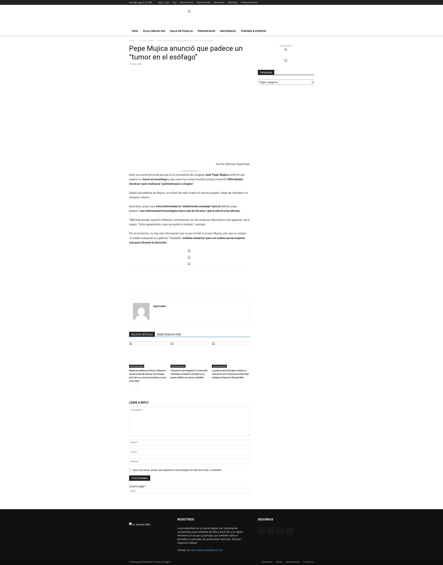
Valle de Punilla (203, 2)
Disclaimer (267, 561)
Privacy (279, 561)
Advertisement (293, 561)
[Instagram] (299, 2)
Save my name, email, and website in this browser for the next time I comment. (177, 469)
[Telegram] (193, 284)
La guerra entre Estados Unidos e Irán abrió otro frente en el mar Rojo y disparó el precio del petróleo (230, 374)
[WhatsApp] (169, 284)
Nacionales (232, 2)
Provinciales (219, 2)
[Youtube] (311, 2)
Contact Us (308, 561)
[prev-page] (131, 388)
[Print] (185, 284)
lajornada (159, 306)
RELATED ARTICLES (142, 334)
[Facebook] (294, 2)
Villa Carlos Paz (186, 2)
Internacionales (146, 40)
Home (132, 40)
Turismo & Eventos (249, 2)
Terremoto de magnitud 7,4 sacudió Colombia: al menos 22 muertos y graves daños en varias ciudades (188, 374)
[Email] (177, 284)
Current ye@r (137, 486)
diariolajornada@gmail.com (207, 550)
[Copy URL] (201, 284)
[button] (289, 2)
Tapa (174, 2)
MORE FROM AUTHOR (169, 334)
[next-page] (137, 388)
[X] (305, 2)
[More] (209, 284)
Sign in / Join (163, 2)
